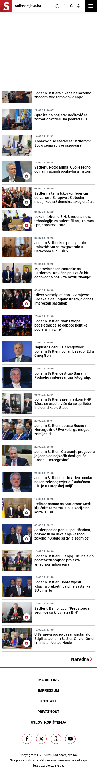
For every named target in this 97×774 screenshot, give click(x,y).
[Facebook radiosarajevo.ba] (27, 739)
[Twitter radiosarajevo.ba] (41, 739)
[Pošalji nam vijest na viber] (56, 739)
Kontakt (48, 701)
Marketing (48, 679)
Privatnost (48, 711)
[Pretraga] (64, 6)
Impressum (48, 690)
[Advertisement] (39, 51)
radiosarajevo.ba (65, 755)
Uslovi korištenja (48, 722)
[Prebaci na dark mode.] (57, 6)
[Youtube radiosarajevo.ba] (70, 739)
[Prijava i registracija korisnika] (71, 6)
